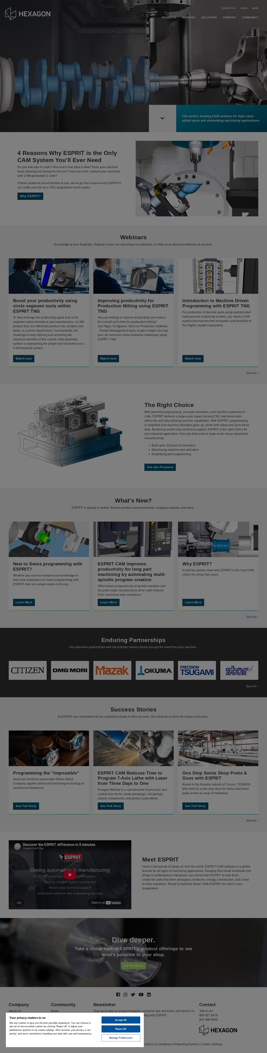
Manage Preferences (120, 1037)
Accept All (121, 1020)
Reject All (120, 1029)
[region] (75, 1029)
